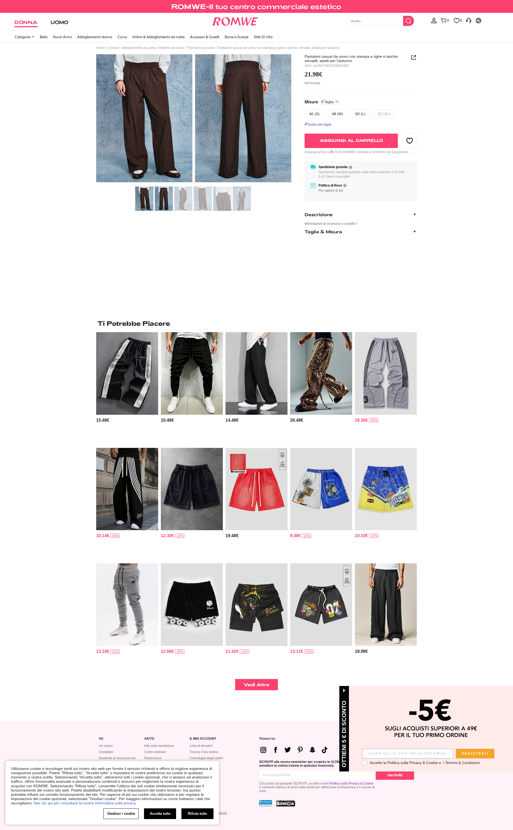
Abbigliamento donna (94, 37)
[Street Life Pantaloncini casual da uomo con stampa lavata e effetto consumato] (321, 604)
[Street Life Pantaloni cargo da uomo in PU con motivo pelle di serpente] (321, 373)
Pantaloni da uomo (201, 48)
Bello (44, 37)
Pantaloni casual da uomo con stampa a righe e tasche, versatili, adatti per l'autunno (352, 58)
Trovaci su (267, 738)
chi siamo (106, 746)
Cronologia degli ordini (206, 758)
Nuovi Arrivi (62, 37)
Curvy (122, 37)
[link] (256, 6)
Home (100, 48)
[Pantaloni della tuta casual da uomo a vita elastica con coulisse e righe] (386, 373)
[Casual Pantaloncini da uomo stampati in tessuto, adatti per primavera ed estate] (321, 489)
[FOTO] (193, 119)
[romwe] (235, 20)
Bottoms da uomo (171, 48)
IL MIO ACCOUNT (203, 738)
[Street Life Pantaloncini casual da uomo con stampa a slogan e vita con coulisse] (256, 604)
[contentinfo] (102, 420)
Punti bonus (153, 758)
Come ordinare (155, 752)
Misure (319, 101)
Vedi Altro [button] (257, 684)
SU (101, 738)
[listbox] (433, 20)
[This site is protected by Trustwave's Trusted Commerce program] (265, 803)
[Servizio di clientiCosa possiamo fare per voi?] (468, 20)
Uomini (113, 48)
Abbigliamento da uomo (138, 48)
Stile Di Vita (263, 37)
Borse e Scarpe (236, 37)
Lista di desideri (201, 746)
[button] (409, 140)
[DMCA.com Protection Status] (285, 803)
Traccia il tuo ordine (204, 752)
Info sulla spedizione (159, 746)
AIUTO (149, 738)
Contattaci (106, 752)
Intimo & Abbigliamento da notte (159, 37)
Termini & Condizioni (462, 763)
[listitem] (127, 388)
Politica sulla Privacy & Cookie (351, 783)
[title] (256, 323)
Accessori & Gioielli (204, 37)
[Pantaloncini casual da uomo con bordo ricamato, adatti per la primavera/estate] (192, 604)
